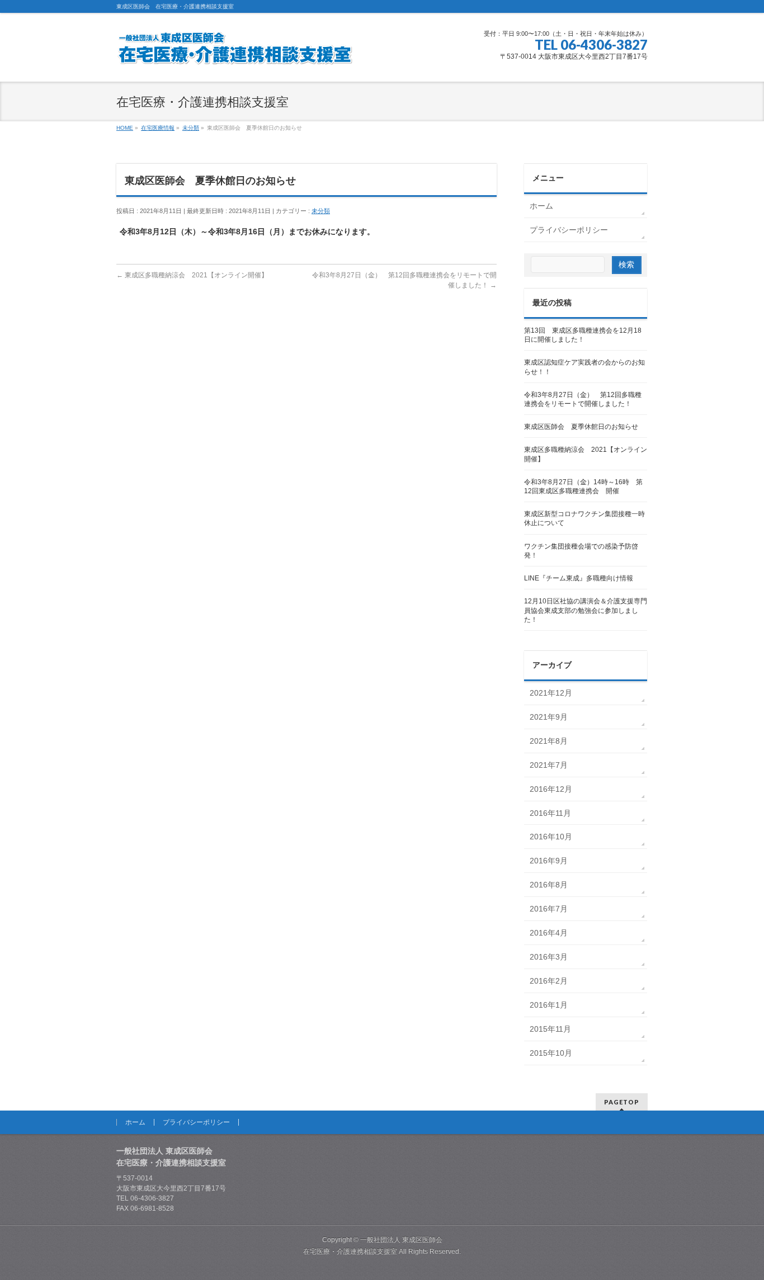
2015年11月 (550, 1028)
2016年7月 (549, 908)
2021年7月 (549, 765)
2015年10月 (551, 1052)
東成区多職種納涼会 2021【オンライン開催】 (192, 275)
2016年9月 (549, 860)
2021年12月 (551, 692)
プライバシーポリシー (569, 229)
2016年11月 (550, 813)
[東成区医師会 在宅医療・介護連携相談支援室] (234, 52)
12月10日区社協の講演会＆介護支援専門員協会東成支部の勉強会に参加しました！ (585, 610)
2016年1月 (549, 1004)
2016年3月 (549, 956)
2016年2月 (549, 980)
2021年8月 (549, 740)
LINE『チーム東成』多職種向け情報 (578, 578)
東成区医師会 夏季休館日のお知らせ (581, 427)
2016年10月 (551, 836)
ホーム (541, 205)
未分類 (321, 210)
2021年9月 (549, 716)
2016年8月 (549, 884)
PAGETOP (621, 1102)
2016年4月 (549, 932)
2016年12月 (551, 789)
